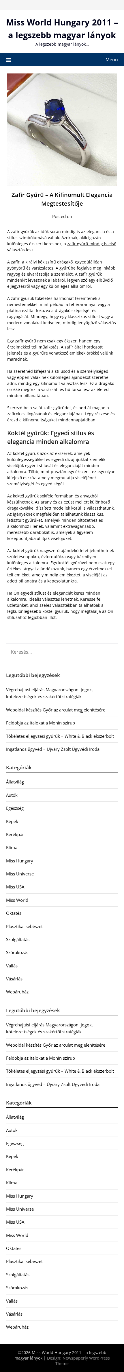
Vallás (12, 966)
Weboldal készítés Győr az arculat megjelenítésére (55, 710)
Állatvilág (15, 782)
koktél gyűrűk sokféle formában (43, 496)
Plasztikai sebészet (24, 926)
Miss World (17, 900)
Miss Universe (20, 874)
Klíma (11, 847)
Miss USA (15, 887)
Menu (112, 59)
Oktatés (13, 913)
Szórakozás (17, 952)
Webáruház (17, 992)
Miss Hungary (19, 861)
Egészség (15, 808)
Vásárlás (14, 979)
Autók (12, 795)
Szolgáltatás (17, 939)
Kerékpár (15, 834)
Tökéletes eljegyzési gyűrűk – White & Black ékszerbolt (60, 736)
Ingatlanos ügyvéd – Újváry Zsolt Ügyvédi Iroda (52, 749)
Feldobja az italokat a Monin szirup (40, 723)
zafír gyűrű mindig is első (91, 243)
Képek (12, 821)
